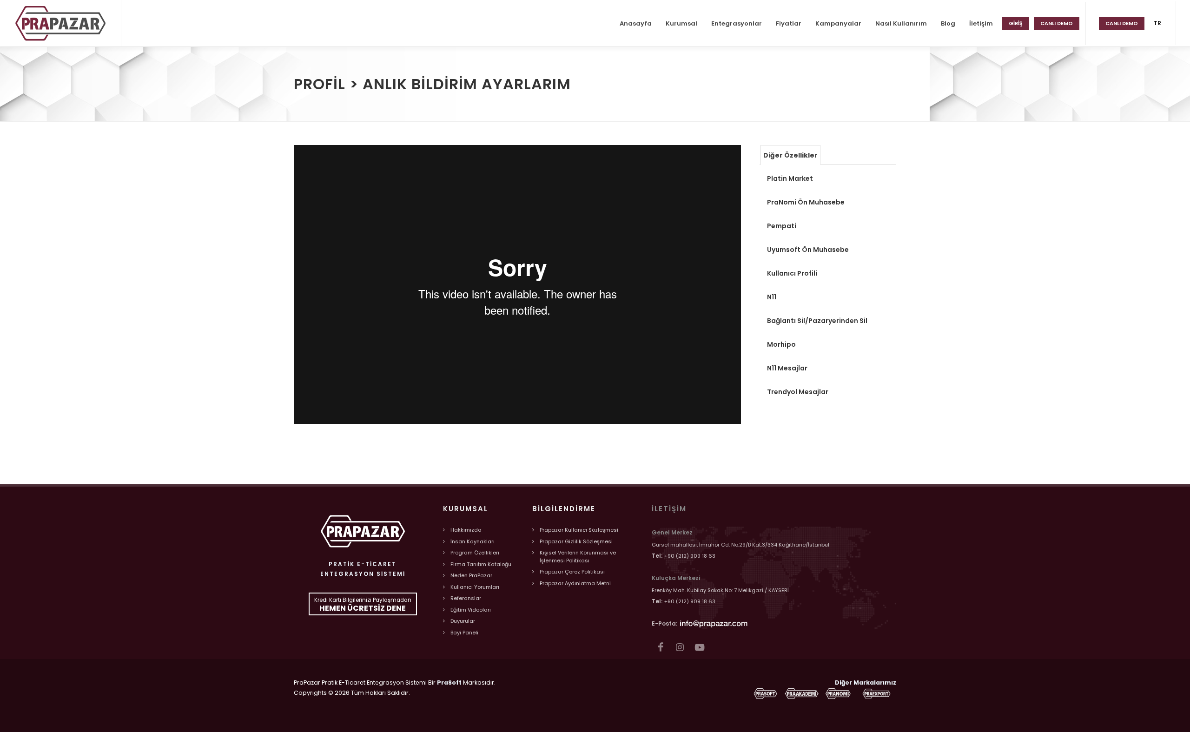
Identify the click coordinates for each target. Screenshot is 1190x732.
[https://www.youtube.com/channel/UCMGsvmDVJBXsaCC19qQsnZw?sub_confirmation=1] (699, 647)
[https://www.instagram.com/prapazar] (679, 647)
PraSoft (449, 682)
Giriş (1016, 23)
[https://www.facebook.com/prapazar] (660, 647)
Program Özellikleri (474, 552)
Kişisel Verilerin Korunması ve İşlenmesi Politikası (578, 556)
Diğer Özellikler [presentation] (790, 155)
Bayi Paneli (464, 632)
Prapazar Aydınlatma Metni (575, 583)
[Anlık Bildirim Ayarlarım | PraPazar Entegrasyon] (60, 23)
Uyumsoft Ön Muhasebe (808, 249)
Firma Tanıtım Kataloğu (480, 564)
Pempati (781, 226)
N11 (771, 297)
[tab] (790, 154)
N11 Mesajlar (787, 368)
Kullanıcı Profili (792, 273)
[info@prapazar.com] (714, 623)
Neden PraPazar (471, 575)
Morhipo (781, 344)
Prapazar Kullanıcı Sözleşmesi (579, 530)
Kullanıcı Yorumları (474, 587)
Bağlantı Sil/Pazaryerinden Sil (817, 320)
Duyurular (462, 621)
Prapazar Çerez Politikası (572, 571)
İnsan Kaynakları (472, 541)
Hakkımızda (466, 530)
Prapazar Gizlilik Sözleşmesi (576, 541)
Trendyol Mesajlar (797, 391)
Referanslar (465, 598)
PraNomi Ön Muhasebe (806, 202)
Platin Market (790, 178)
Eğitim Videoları (470, 609)
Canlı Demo (1121, 23)
